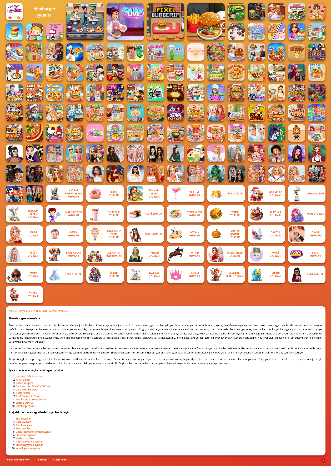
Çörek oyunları (24, 425)
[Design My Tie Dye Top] (54, 153)
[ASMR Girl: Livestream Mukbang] (34, 31)
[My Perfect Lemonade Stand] (216, 72)
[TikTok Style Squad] (14, 193)
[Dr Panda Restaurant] (276, 72)
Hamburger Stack (25, 406)
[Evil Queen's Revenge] (34, 153)
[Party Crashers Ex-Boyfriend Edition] (34, 193)
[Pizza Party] (236, 72)
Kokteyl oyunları (25, 438)
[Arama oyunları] (18, 17)
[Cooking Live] (276, 52)
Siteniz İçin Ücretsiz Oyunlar (19, 459)
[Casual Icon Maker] (14, 153)
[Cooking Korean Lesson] (175, 133)
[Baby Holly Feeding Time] (135, 72)
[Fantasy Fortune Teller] (115, 173)
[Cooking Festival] (236, 52)
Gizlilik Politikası (62, 459)
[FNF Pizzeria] (175, 112)
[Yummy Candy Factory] (155, 72)
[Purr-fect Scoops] (316, 31)
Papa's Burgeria (24, 383)
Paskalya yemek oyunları (29, 441)
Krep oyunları (23, 428)
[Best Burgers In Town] (236, 11)
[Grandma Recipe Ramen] (135, 92)
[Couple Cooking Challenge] (276, 112)
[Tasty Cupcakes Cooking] (256, 72)
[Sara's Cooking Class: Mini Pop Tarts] (14, 52)
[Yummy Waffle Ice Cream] (236, 133)
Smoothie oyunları (26, 435)
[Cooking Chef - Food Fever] (316, 52)
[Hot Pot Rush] (74, 72)
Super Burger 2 (24, 402)
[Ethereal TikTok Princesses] (296, 173)
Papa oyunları (23, 421)
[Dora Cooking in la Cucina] (135, 52)
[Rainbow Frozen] (316, 112)
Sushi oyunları (23, 418)
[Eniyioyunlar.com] (10, 17)
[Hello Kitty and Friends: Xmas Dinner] (54, 133)
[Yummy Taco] (95, 112)
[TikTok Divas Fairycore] (115, 153)
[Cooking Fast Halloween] (316, 92)
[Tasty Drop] (54, 72)
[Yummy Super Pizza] (216, 133)
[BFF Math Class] (316, 133)
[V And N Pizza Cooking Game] (74, 92)
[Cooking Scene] (34, 112)
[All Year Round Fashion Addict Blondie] (276, 173)
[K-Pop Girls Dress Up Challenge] (316, 173)
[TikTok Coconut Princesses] (95, 173)
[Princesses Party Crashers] (195, 173)
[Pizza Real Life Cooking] (236, 92)
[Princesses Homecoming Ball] (54, 173)
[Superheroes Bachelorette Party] (135, 173)
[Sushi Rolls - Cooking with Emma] (216, 92)
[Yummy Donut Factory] (175, 72)
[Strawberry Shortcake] (155, 52)
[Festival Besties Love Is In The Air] (74, 173)
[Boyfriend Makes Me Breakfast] (236, 112)
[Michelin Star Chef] (195, 72)
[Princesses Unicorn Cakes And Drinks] (95, 133)
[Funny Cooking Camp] (155, 112)
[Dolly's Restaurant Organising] (276, 31)
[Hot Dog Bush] (14, 133)
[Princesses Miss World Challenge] (256, 173)
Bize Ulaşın (43, 459)
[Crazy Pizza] (256, 112)
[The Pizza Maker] (54, 92)
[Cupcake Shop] (195, 52)
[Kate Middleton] (175, 153)
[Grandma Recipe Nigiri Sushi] (95, 72)
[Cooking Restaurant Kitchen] (236, 31)
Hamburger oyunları (58, 311)
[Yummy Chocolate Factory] (135, 112)
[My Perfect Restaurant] (195, 112)
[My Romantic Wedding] (135, 153)
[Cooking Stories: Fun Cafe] (296, 31)
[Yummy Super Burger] (155, 133)
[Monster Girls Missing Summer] (74, 153)
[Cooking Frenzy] (256, 52)
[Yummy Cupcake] (115, 112)
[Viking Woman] (236, 153)
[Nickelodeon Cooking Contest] (115, 92)
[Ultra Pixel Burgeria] (165, 21)
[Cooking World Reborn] (155, 92)
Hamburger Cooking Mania (31, 399)
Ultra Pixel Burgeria (26, 389)
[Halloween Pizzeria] (175, 92)
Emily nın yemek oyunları (29, 444)
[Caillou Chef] (175, 52)
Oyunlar (13, 311)
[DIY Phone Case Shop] (276, 133)
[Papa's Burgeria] (296, 11)
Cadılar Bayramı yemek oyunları (33, 431)
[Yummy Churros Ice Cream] (195, 133)
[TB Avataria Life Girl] (296, 133)
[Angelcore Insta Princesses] (216, 153)
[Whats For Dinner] (276, 92)
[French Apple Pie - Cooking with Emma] (14, 72)
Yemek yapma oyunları (28, 448)
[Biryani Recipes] (74, 52)
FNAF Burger (23, 379)
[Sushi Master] (14, 92)
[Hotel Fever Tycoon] (34, 52)
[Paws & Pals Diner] (34, 92)
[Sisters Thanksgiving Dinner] (216, 112)
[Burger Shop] (206, 21)
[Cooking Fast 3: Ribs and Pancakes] (296, 92)
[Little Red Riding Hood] (316, 153)
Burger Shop (23, 392)
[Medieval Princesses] (34, 173)
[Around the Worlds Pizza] (296, 52)
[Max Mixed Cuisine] (256, 92)
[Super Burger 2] (316, 11)
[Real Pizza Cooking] (74, 133)
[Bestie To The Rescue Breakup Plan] (155, 173)
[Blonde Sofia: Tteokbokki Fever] (95, 52)
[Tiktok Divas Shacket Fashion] (276, 153)
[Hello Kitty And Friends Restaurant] (54, 31)
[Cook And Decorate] (296, 72)
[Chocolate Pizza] (296, 112)
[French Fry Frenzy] (115, 52)
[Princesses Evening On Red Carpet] (256, 153)
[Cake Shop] (195, 92)
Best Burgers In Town (28, 396)
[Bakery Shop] (34, 72)
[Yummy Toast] (115, 133)
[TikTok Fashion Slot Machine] (296, 153)
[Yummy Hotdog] (135, 133)
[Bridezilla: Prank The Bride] (175, 173)
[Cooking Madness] (95, 92)
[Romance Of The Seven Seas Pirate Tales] (14, 173)
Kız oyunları (24, 311)
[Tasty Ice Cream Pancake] (316, 72)
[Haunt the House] (195, 153)
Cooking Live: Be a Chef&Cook (33, 386)
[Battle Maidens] (155, 153)
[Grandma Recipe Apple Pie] (54, 112)
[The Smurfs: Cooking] (74, 112)
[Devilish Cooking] (54, 52)
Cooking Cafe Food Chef (29, 376)
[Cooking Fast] (115, 72)
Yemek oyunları (40, 311)
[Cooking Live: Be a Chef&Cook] (125, 21)
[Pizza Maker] (34, 133)
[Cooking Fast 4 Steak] (14, 112)
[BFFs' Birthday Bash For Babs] (95, 153)
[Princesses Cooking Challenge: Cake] (256, 133)
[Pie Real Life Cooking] (216, 52)
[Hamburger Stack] (14, 31)
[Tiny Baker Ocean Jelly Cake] (256, 31)
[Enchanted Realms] (236, 173)
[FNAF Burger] (256, 11)
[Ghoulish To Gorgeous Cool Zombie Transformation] (216, 173)
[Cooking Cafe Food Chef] (85, 21)
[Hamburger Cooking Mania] (276, 11)
